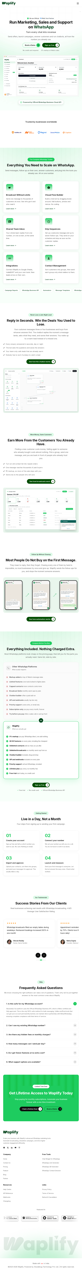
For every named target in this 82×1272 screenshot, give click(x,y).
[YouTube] (15, 1148)
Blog (4, 1174)
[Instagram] (19, 1148)
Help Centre (7, 1189)
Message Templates (63, 290)
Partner (5, 1178)
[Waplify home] (9, 3)
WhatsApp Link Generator (50, 1163)
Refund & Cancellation (49, 1197)
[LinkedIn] (12, 1148)
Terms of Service (48, 1193)
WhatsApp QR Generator (50, 1167)
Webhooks (6, 1197)
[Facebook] (4, 1148)
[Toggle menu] (78, 3)
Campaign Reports (11, 290)
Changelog (6, 1201)
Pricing (5, 1167)
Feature (5, 1170)
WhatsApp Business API (30, 290)
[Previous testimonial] (38, 955)
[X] (8, 1148)
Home (5, 1159)
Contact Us (6, 1163)
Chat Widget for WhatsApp (51, 1159)
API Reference (8, 1193)
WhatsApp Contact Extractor (51, 1170)
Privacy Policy (47, 1189)
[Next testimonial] (44, 955)
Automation (47, 290)
